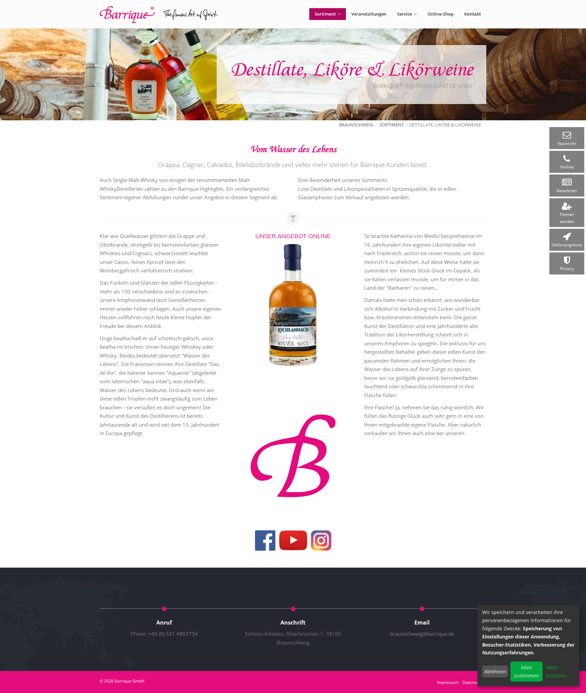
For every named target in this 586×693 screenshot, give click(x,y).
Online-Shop (440, 14)
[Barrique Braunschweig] (159, 14)
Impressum (447, 682)
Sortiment (326, 14)
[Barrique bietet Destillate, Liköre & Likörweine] (293, 304)
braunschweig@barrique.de (422, 633)
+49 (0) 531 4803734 (173, 633)
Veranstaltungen (368, 14)
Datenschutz (474, 682)
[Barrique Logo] (293, 456)
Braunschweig (356, 125)
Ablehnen (495, 671)
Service (405, 14)
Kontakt (472, 14)
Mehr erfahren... (558, 671)
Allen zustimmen (526, 671)
